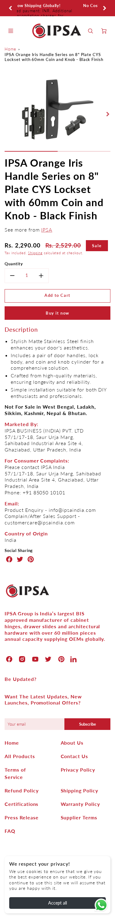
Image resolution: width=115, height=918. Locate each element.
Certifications (21, 804)
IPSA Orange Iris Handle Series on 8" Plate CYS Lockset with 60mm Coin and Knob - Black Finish (54, 57)
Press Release (21, 817)
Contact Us (74, 756)
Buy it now (57, 313)
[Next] (104, 8)
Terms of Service (15, 773)
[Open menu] (11, 31)
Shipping (35, 253)
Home (10, 49)
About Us (72, 743)
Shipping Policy (79, 790)
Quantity (14, 263)
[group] (57, 8)
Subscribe (87, 724)
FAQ (10, 831)
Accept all (57, 902)
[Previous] (11, 8)
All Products (20, 756)
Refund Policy (21, 790)
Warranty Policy (80, 804)
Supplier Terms (79, 817)
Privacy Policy (78, 770)
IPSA (46, 229)
